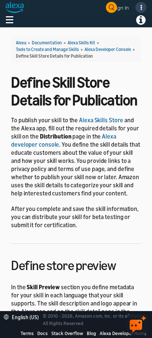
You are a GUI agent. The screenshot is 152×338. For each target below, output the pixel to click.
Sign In (121, 7)
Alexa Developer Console (107, 49)
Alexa (21, 42)
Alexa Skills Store (101, 120)
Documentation (47, 42)
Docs (42, 333)
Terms (27, 333)
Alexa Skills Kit (81, 42)
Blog (91, 333)
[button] (23, 316)
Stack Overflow (67, 333)
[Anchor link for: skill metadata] (122, 264)
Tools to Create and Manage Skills (47, 49)
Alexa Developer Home (123, 333)
